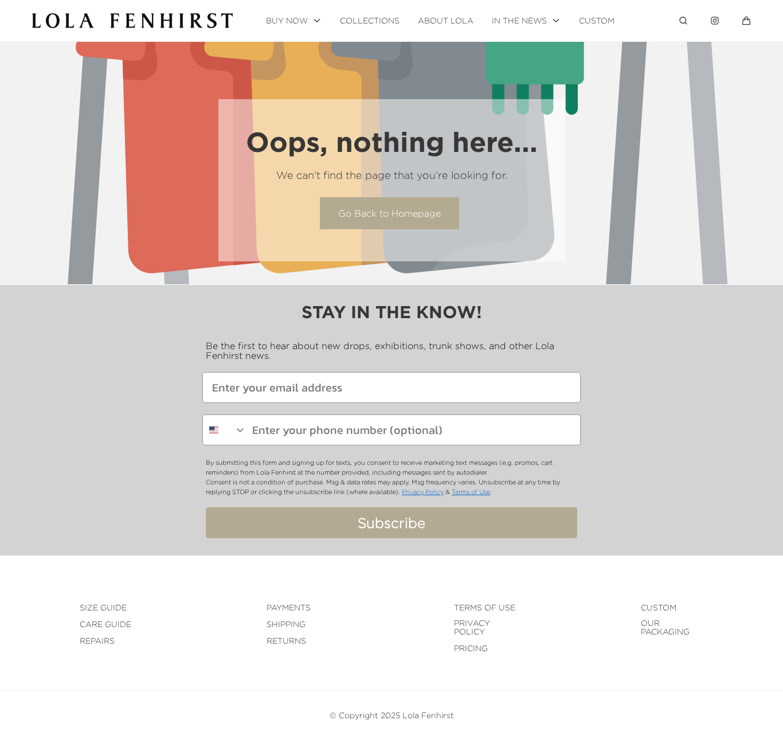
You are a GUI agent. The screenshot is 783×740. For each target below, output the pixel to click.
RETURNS (286, 640)
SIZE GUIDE (103, 607)
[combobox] (224, 430)
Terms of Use (471, 491)
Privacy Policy (423, 491)
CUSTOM (658, 607)
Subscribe (391, 522)
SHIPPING (286, 624)
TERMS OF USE (484, 607)
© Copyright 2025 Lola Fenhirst (392, 715)
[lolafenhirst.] (132, 20)
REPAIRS (97, 640)
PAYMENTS (289, 607)
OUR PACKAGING (665, 627)
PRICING (471, 648)
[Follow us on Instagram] (714, 20)
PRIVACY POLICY (472, 627)
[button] (746, 20)
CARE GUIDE (105, 624)
